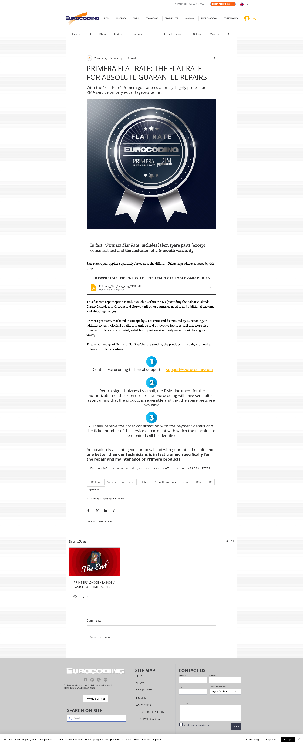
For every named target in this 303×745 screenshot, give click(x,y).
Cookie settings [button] (251, 739)
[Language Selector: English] (244, 4)
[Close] (299, 739)
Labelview (137, 34)
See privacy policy (151, 739)
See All (230, 541)
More (213, 34)
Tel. (181, 687)
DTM (209, 482)
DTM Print (95, 482)
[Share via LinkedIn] (105, 510)
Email (181, 676)
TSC (89, 34)
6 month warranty (165, 482)
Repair (186, 482)
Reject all (271, 739)
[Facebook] (85, 680)
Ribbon (103, 34)
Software (198, 34)
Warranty (127, 482)
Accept (288, 739)
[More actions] (214, 58)
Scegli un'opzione (218, 686)
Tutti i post (74, 34)
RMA (198, 482)
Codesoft (119, 34)
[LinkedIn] (92, 680)
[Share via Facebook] (88, 510)
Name (212, 676)
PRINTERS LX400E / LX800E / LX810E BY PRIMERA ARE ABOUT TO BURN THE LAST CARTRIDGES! (94, 584)
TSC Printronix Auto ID (173, 34)
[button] (173, 18)
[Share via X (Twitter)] (97, 510)
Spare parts (96, 489)
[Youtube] (105, 680)
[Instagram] (99, 680)
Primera (111, 482)
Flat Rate (144, 482)
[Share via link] (114, 510)
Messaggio (185, 703)
